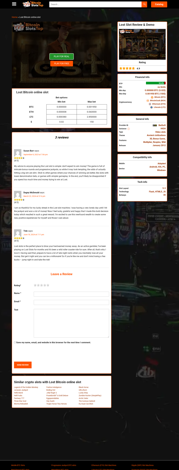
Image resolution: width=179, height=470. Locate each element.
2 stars (38, 285)
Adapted (162, 163)
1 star (35, 285)
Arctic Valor (83, 398)
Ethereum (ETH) (159, 104)
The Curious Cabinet (87, 401)
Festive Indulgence (53, 387)
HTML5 (158, 191)
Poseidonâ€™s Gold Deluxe (57, 395)
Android (153, 167)
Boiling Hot (50, 390)
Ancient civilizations (156, 135)
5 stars (48, 285)
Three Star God (20, 401)
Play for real (61, 56)
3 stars (41, 285)
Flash (151, 191)
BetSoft (162, 125)
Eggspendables (52, 398)
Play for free (61, 63)
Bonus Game (159, 138)
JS (164, 191)
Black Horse (83, 387)
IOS (159, 167)
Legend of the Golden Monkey (26, 387)
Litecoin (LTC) (159, 107)
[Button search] (144, 4)
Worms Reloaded (21, 404)
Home (14, 17)
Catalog (159, 4)
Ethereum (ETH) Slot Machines (103, 465)
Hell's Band (18, 393)
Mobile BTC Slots (18, 465)
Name (17, 293)
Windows (161, 170)
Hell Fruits (18, 395)
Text (16, 310)
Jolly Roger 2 (51, 393)
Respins (157, 142)
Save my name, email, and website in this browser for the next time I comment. (53, 342)
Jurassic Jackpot (21, 390)
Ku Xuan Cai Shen (86, 404)
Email (17, 301)
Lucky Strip (83, 393)
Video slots (160, 132)
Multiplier (147, 142)
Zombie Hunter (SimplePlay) (90, 395)
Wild (164, 142)
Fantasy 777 (19, 398)
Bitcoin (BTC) (160, 97)
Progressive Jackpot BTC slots (63, 465)
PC (163, 167)
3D (151, 138)
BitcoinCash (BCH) (158, 100)
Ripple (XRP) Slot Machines (143, 465)
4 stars (44, 285)
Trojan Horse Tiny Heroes (56, 404)
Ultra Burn (83, 390)
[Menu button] (14, 4)
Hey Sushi (50, 401)
